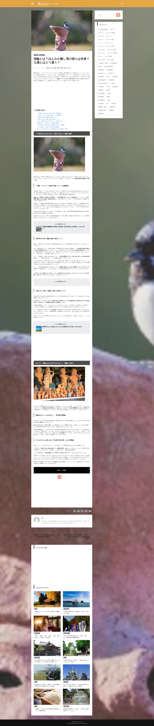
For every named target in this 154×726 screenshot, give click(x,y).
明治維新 (101, 96)
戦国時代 (101, 90)
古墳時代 (36, 55)
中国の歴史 (114, 63)
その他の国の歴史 (103, 29)
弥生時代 (115, 86)
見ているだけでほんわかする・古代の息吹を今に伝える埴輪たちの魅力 (52, 128)
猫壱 (42, 518)
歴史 (110, 100)
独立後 (114, 103)
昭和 (108, 96)
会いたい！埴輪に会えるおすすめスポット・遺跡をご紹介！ (50, 121)
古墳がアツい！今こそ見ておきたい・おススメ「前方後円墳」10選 (47, 536)
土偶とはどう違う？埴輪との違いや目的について (48, 119)
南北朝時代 (110, 69)
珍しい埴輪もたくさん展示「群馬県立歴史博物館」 (49, 127)
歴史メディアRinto (37, 67)
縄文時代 (113, 106)
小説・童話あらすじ (104, 83)
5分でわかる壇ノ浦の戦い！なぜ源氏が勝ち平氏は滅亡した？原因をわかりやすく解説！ (76, 685)
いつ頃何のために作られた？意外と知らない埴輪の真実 (49, 113)
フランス (101, 46)
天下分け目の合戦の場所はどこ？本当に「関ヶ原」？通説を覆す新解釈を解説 (75, 636)
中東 (100, 66)
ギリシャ (101, 39)
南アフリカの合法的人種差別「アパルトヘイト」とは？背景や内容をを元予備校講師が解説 (77, 537)
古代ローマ (112, 73)
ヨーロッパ (102, 53)
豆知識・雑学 (102, 110)
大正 (65, 657)
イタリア (109, 36)
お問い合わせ (79, 721)
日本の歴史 (42, 55)
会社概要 (74, 721)
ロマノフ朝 (102, 59)
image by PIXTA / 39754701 (85, 172)
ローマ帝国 (111, 59)
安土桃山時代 (66, 633)
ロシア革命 (109, 56)
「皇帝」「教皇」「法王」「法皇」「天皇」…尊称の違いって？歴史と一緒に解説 (47, 636)
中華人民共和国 (109, 66)
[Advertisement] (47, 95)
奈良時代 (115, 76)
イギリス (101, 36)
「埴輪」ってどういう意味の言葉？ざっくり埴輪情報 (49, 115)
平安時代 (66, 681)
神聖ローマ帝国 (103, 106)
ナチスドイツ (109, 43)
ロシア (101, 56)
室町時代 (112, 80)
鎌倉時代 (112, 110)
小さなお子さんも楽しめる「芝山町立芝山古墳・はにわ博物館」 (52, 125)
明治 (110, 93)
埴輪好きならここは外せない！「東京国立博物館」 (49, 123)
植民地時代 (102, 100)
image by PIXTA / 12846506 (85, 401)
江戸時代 (101, 103)
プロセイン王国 (112, 49)
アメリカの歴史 (111, 32)
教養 (108, 90)
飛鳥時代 (101, 113)
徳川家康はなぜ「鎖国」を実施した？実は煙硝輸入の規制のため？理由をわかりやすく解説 (47, 685)
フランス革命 (110, 46)
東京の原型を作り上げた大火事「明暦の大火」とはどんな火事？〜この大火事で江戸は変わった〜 (47, 661)
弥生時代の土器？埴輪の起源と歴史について (47, 117)
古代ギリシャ (102, 73)
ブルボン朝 (102, 49)
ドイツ (101, 43)
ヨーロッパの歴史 (113, 53)
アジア (113, 29)
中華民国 (101, 69)
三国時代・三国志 (103, 63)
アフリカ (101, 32)
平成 (108, 86)
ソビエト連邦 (110, 39)
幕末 (36, 608)
